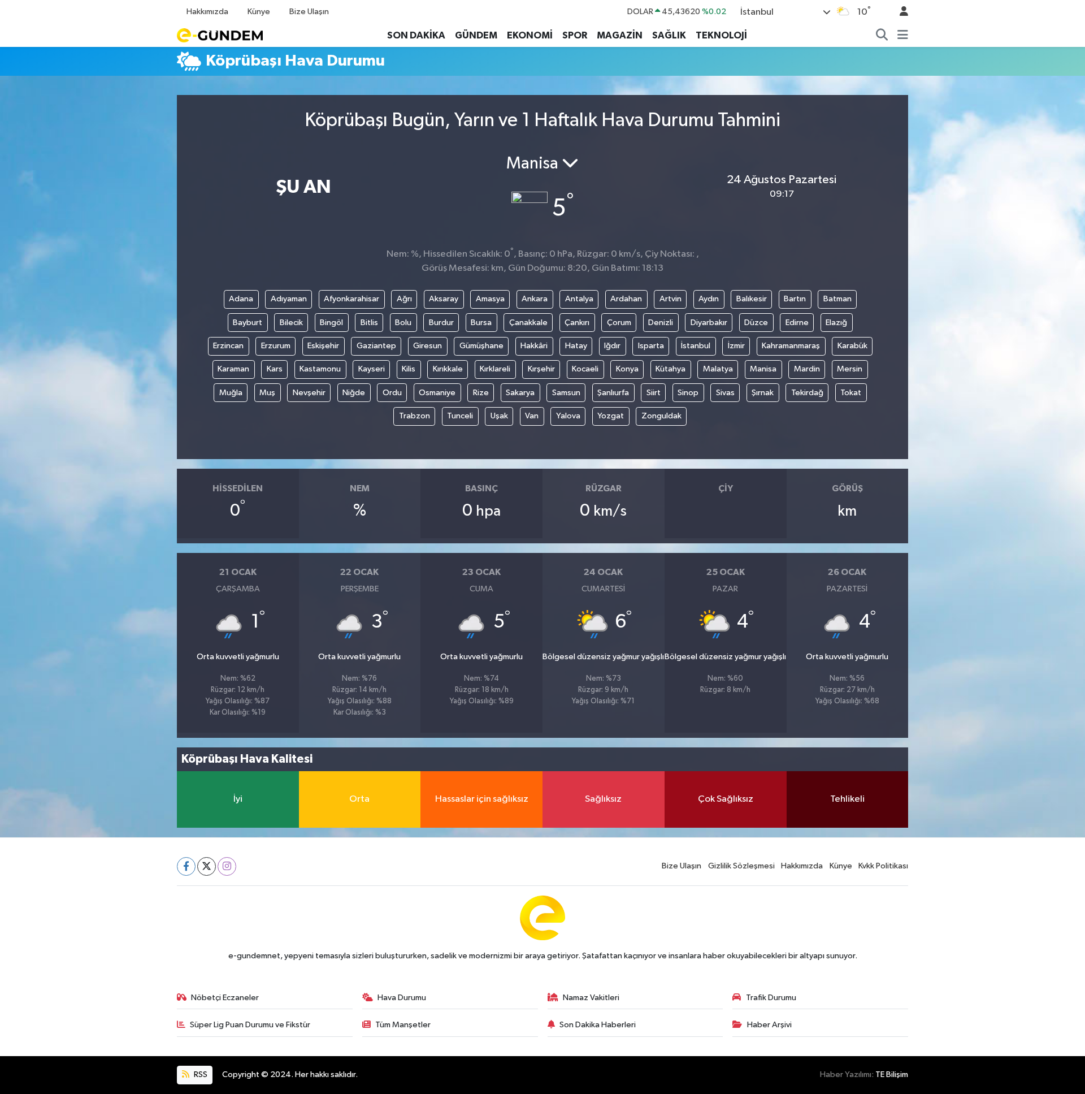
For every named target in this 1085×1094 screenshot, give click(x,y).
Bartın (795, 299)
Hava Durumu (401, 997)
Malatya (718, 369)
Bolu (403, 322)
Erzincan (228, 345)
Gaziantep (376, 345)
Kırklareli (495, 369)
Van (532, 416)
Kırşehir (541, 369)
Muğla (230, 392)
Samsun (566, 392)
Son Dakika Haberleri (597, 1025)
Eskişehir (323, 345)
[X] (206, 866)
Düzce (756, 322)
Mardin (807, 369)
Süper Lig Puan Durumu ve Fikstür (250, 1025)
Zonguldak (661, 416)
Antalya (579, 299)
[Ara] (882, 35)
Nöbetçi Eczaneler (225, 997)
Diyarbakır (709, 322)
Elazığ (836, 322)
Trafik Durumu (771, 997)
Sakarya (520, 392)
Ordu (392, 392)
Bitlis (369, 322)
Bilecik (291, 322)
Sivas (725, 392)
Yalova (568, 416)
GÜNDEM (476, 35)
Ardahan (626, 299)
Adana (241, 299)
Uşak (499, 416)
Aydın (708, 299)
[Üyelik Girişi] (899, 12)
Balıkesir (751, 299)
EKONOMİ (530, 35)
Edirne (797, 322)
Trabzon (414, 416)
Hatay (576, 345)
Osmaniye (437, 392)
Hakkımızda (207, 11)
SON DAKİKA (416, 35)
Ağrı (404, 299)
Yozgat (610, 416)
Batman (837, 299)
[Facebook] (186, 866)
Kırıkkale (448, 369)
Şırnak (763, 392)
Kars (275, 369)
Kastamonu (320, 369)
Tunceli (460, 416)
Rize (481, 392)
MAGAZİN (620, 35)
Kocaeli (585, 369)
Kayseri (371, 369)
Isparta (651, 345)
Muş (267, 392)
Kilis (408, 369)
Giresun (427, 345)
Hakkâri (534, 345)
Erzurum (275, 345)
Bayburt (247, 322)
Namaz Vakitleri (591, 997)
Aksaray (443, 299)
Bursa (481, 322)
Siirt (653, 392)
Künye (259, 11)
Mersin (849, 369)
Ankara (535, 299)
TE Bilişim (891, 1074)
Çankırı (577, 322)
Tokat (850, 392)
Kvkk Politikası (883, 866)
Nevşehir (309, 392)
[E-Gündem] (220, 34)
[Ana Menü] (902, 35)
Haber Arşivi (769, 1025)
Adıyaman (289, 299)
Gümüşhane (481, 345)
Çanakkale (528, 322)
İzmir (736, 345)
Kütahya (670, 369)
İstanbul (695, 345)
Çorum (619, 322)
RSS (199, 1074)
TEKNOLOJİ (721, 35)
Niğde (353, 392)
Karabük (852, 345)
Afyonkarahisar (351, 299)
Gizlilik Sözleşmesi (741, 866)
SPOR (574, 35)
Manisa (763, 369)
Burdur (441, 322)
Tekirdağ (807, 392)
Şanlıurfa (613, 392)
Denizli (660, 322)
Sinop (688, 392)
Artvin (670, 299)
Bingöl (331, 322)
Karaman (233, 369)
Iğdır (612, 345)
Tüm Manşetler (403, 1025)
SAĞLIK (669, 35)
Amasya (490, 299)
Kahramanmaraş (791, 345)
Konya (627, 369)
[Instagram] (227, 866)
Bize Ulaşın (309, 11)
